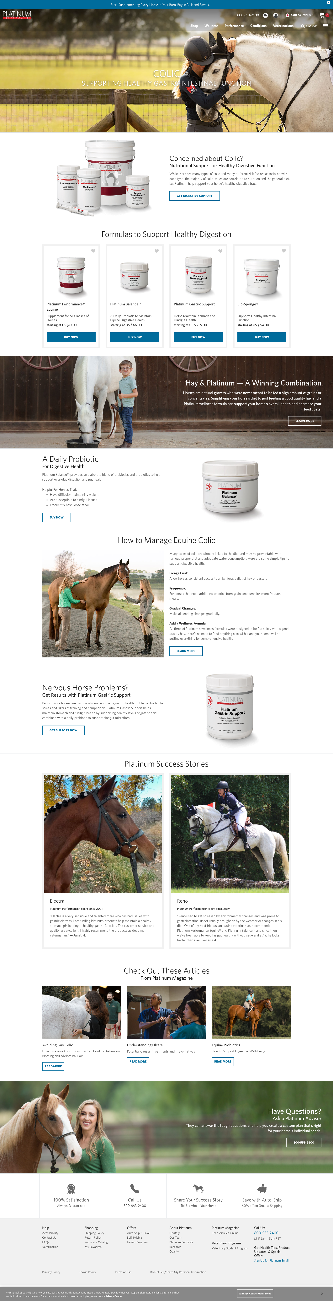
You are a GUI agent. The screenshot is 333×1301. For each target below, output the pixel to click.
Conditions (258, 26)
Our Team (175, 1237)
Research (175, 1247)
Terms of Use (122, 1272)
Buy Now (71, 337)
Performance (234, 26)
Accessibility (50, 1233)
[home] (17, 15)
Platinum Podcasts (181, 1242)
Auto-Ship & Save (138, 1233)
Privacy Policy (51, 1272)
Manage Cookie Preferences (255, 1293)
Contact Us (49, 1237)
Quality (174, 1251)
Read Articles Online (225, 1233)
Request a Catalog (96, 1242)
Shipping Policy (94, 1233)
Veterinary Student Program (230, 1248)
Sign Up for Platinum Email (271, 1260)
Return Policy (93, 1237)
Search (311, 26)
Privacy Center (114, 1296)
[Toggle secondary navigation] (325, 25)
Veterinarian (50, 1247)
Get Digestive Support (195, 196)
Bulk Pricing (134, 1237)
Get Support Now (63, 730)
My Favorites (93, 1247)
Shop (194, 26)
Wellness (211, 26)
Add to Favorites (93, 251)
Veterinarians (283, 26)
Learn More (304, 421)
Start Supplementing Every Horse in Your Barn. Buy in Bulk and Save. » (160, 5)
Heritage (175, 1233)
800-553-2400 (248, 15)
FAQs (45, 1242)
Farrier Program (137, 1242)
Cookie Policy (87, 1272)
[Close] (328, 2)
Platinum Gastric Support (194, 304)
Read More (54, 1066)
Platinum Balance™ (125, 304)
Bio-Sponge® (247, 304)
